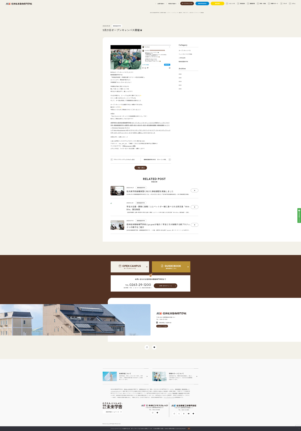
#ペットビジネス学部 (151, 123)
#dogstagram (121, 130)
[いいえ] (299, 428)
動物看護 (175, 393)
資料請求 (217, 3)
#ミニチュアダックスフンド (141, 130)
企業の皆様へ (161, 3)
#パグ (130, 130)
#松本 (135, 125)
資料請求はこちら (173, 266)
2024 (180, 81)
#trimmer (115, 128)
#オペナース (151, 133)
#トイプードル (154, 130)
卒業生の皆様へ (172, 3)
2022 (180, 89)
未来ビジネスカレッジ (18, 4)
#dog (115, 130)
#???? (145, 133)
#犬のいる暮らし (138, 133)
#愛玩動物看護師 (151, 125)
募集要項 (252, 3)
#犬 (127, 130)
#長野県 (126, 125)
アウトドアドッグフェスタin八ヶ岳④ (124, 159)
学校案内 (242, 3)
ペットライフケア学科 (185, 54)
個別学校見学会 (202, 3)
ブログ (285, 3)
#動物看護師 (160, 125)
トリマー (172, 389)
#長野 (131, 125)
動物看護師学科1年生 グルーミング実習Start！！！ (157, 159)
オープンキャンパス (187, 3)
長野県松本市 (142, 389)
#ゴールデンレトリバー (122, 133)
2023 (180, 85)
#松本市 (139, 125)
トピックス (232, 3)
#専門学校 (114, 123)
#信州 (144, 125)
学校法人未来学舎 (128, 389)
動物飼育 (181, 393)
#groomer (121, 128)
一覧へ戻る (141, 168)
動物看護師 (178, 389)
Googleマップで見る (162, 326)
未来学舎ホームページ (112, 412)
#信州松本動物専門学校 (124, 123)
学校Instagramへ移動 (129, 146)
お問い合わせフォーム (165, 286)
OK (189, 428)
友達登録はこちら (299, 217)
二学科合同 (182, 58)
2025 (180, 78)
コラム (294, 3)
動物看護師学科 (117, 26)
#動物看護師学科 (119, 125)
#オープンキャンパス (138, 123)
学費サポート (274, 3)
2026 (180, 74)
